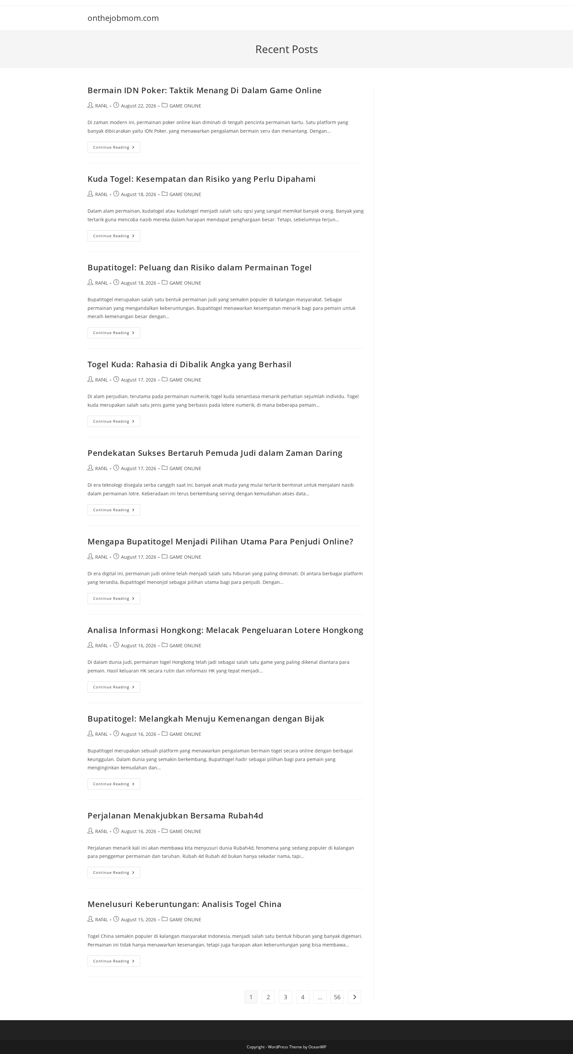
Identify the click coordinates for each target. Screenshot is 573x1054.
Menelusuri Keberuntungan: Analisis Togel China (185, 903)
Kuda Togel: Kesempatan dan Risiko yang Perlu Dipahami (202, 178)
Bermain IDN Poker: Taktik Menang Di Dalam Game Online (205, 90)
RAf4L (101, 106)
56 (337, 997)
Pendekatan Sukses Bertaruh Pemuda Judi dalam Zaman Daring (215, 452)
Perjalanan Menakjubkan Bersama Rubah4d (176, 815)
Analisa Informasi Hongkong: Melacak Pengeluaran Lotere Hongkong (225, 629)
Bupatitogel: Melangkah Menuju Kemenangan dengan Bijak (206, 718)
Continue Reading (116, 148)
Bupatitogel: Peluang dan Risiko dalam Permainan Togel (200, 267)
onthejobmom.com (123, 17)
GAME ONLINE (185, 106)
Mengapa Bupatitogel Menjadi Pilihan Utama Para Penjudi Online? (220, 541)
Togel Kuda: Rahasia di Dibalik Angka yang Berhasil (190, 364)
